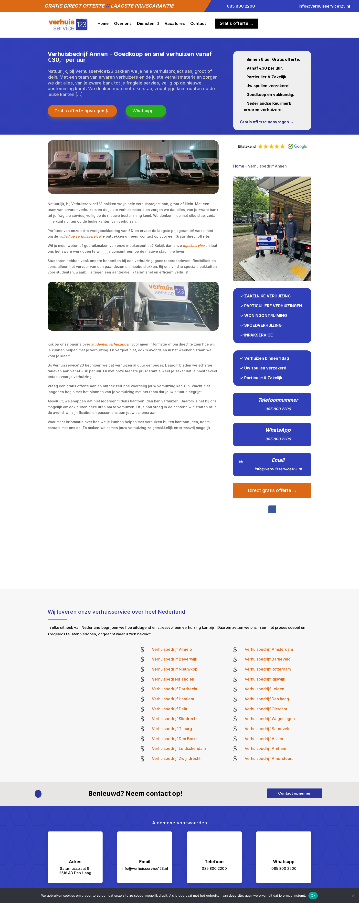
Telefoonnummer (278, 400)
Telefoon (214, 861)
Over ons (123, 23)
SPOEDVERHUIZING (263, 325)
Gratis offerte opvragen (79, 110)
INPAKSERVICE (258, 335)
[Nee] (352, 895)
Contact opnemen (294, 793)
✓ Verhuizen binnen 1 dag (264, 358)
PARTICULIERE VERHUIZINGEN (273, 305)
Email (278, 460)
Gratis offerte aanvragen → (267, 121)
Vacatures (175, 23)
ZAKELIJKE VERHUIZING (267, 296)
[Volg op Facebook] (272, 509)
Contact (198, 23)
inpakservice (193, 245)
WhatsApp (278, 430)
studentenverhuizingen (110, 344)
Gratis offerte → (237, 23)
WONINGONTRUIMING (265, 315)
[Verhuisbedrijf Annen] (272, 280)
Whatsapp (143, 110)
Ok (313, 895)
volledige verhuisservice (79, 236)
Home (103, 23)
